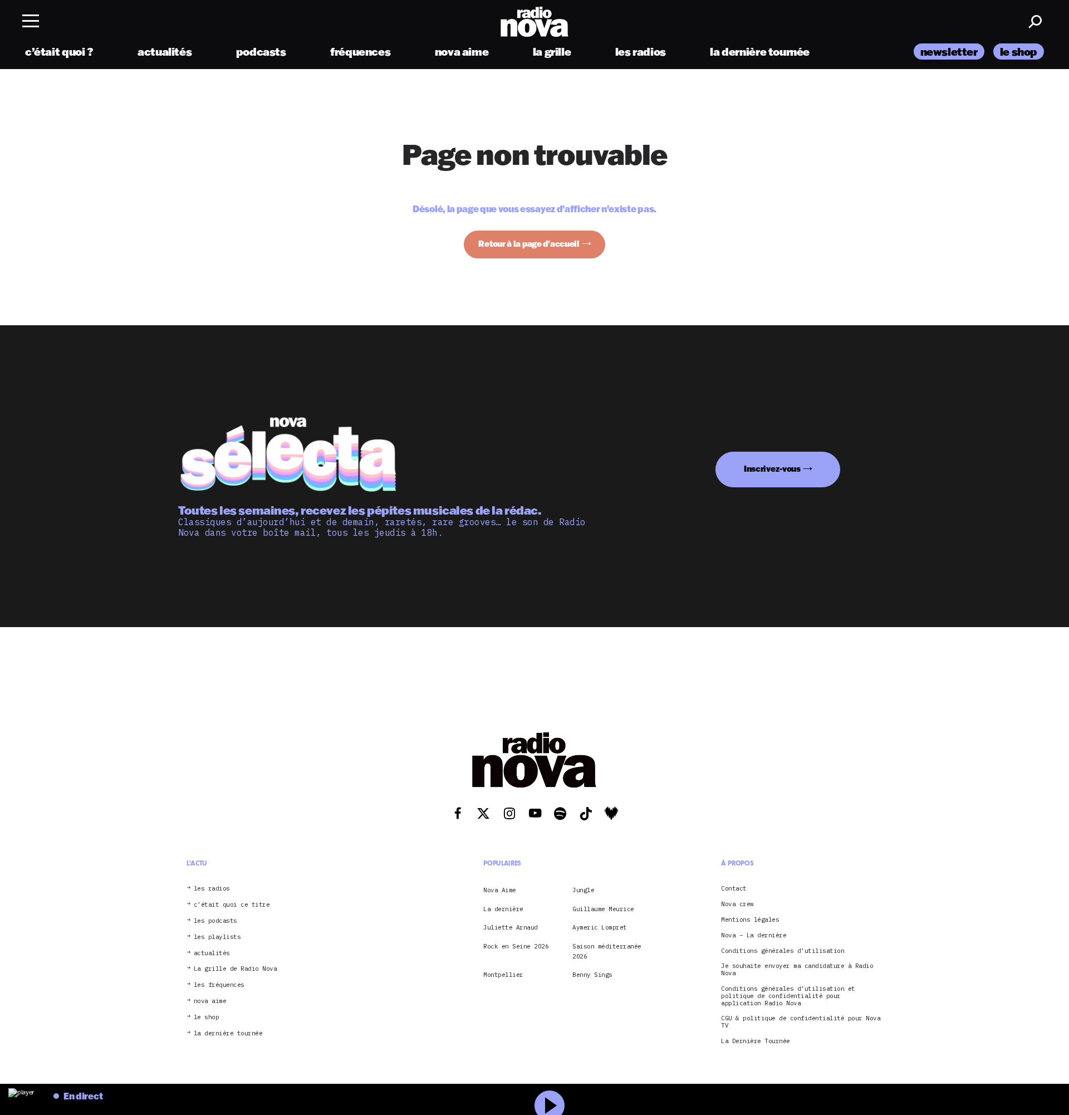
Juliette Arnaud (510, 927)
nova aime (462, 51)
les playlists (217, 937)
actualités (165, 51)
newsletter (949, 51)
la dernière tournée (760, 51)
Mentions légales (750, 919)
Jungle (583, 890)
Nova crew (737, 904)
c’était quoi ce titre (232, 904)
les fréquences (219, 985)
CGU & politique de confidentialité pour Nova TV (800, 1022)
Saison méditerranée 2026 (606, 951)
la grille (552, 51)
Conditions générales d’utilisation (782, 951)
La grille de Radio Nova (235, 968)
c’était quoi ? (59, 51)
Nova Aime (499, 890)
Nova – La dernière (753, 935)
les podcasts (215, 921)
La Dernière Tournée (755, 1041)
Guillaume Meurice (603, 909)
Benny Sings (592, 975)
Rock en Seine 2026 (515, 946)
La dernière (503, 909)
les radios (640, 51)
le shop (1018, 51)
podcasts (261, 51)
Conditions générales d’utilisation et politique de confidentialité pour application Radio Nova (788, 995)
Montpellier (503, 975)
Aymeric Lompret (599, 927)
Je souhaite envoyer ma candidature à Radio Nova (797, 969)
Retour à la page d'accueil (529, 243)
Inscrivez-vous (772, 468)
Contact (734, 888)
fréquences (360, 51)
